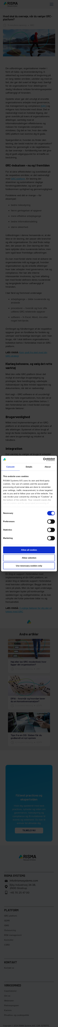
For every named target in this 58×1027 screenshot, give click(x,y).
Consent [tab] (10, 467)
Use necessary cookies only (29, 566)
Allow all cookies (29, 550)
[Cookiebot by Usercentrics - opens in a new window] (43, 459)
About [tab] (48, 467)
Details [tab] (29, 467)
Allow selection (29, 558)
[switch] (51, 521)
